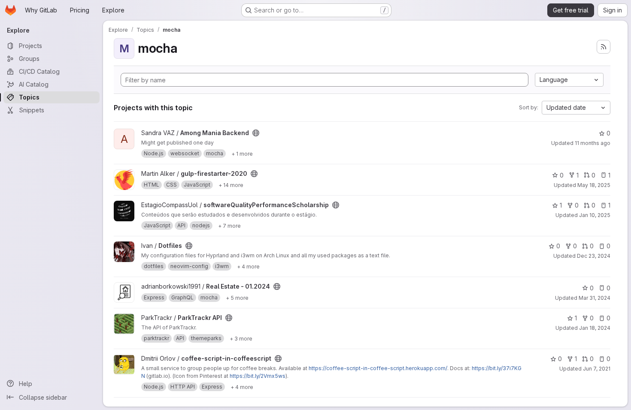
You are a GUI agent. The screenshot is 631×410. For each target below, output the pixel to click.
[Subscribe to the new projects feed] (603, 47)
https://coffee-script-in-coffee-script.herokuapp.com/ (378, 368)
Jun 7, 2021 (596, 368)
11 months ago (592, 143)
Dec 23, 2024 (593, 256)
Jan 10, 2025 (594, 215)
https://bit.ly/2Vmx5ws (257, 376)
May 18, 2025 (593, 185)
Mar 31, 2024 (594, 298)
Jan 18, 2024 (594, 328)
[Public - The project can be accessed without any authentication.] (255, 133)
